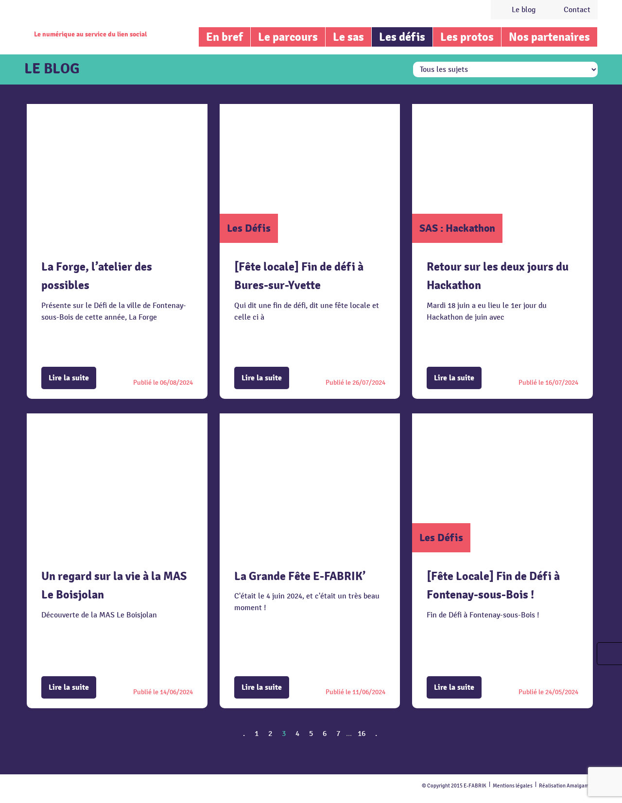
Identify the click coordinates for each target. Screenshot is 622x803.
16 (361, 733)
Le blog (524, 10)
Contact (577, 10)
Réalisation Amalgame (565, 786)
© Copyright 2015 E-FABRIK (454, 786)
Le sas (348, 37)
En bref (224, 37)
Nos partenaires (549, 37)
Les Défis (249, 228)
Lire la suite (69, 378)
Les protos (467, 37)
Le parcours (288, 37)
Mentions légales (513, 786)
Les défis (402, 37)
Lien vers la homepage (88, 17)
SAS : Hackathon (457, 228)
